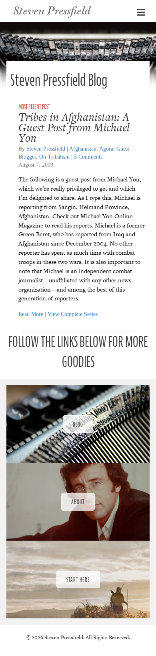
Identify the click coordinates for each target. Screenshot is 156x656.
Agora (106, 149)
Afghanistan (82, 149)
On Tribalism (54, 157)
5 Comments (88, 157)
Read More (30, 314)
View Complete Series (73, 314)
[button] (78, 424)
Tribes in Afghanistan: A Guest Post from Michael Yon (74, 127)
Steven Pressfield (45, 149)
